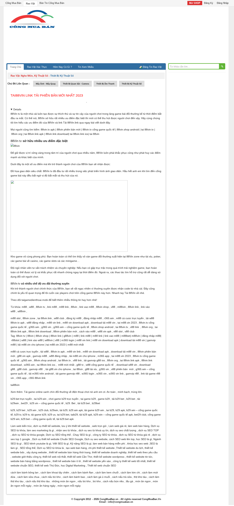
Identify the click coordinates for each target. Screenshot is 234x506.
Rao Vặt (30, 3)
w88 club (59, 318)
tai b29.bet (63, 414)
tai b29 (110, 410)
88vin (74, 306)
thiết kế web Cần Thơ (79, 456)
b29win (54, 410)
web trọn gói (99, 425)
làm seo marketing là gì (40, 430)
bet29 (24, 403)
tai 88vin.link (44, 318)
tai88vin (15, 384)
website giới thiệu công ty (26, 456)
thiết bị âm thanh (105, 84)
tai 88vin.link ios (79, 133)
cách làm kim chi (130, 472)
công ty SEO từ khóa (105, 434)
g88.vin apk (24, 355)
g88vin (67, 335)
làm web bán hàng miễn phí (109, 443)
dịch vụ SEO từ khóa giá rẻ (134, 434)
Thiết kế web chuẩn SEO (101, 465)
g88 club (22, 369)
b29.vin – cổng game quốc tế (46, 403)
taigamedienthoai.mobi (35, 299)
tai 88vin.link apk (34, 133)
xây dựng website (37, 452)
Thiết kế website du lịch (129, 447)
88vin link (133, 306)
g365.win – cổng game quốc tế (71, 327)
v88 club (130, 331)
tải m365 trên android (41, 373)
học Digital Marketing (73, 465)
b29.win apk (76, 410)
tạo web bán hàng (76, 447)
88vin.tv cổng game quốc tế (99, 129)
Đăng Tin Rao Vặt (152, 67)
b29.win (31, 410)
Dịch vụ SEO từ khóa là (50, 447)
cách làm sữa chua (28, 476)
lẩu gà (129, 481)
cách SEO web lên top (122, 439)
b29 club (43, 410)
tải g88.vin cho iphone (58, 369)
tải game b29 (38, 414)
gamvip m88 (40, 355)
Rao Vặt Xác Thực (37, 67)
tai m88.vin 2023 (127, 322)
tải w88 (150, 318)
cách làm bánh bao (74, 476)
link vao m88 (86, 306)
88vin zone (29, 318)
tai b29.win (40, 398)
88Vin (51, 122)
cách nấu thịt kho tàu (38, 481)
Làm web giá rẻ (118, 425)
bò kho (97, 481)
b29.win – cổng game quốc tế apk (113, 414)
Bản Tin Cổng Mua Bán (51, 3)
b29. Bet (70, 403)
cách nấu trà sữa (122, 476)
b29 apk (120, 410)
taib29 (74, 414)
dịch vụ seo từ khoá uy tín (93, 430)
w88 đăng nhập (36, 322)
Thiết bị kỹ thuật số (132, 84)
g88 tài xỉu (91, 369)
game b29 (104, 398)
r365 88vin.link (37, 377)
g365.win (34, 327)
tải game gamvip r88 (68, 373)
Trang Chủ (15, 67)
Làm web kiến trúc (21, 425)
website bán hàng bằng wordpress (30, 461)
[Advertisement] (148, 35)
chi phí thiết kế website (101, 447)
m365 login (67, 340)
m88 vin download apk (76, 322)
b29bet (96, 403)
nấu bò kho (84, 481)
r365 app (21, 377)
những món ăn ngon (64, 481)
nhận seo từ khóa (66, 430)
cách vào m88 (87, 331)
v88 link (134, 327)
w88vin (22, 311)
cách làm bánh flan (82, 472)
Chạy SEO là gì (82, 434)
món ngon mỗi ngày (69, 485)
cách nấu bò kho (51, 476)
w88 (31, 306)
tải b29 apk (85, 414)
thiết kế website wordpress (109, 456)
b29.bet (130, 398)
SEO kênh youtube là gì (37, 443)
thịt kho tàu (140, 476)
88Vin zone (133, 256)
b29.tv (17, 414)
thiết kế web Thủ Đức (47, 465)
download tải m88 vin (103, 322)
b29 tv (26, 414)
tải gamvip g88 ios (94, 360)
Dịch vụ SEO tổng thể (58, 434)
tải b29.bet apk (65, 419)
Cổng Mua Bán (13, 3)
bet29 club (140, 414)
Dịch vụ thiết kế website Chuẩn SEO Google (57, 439)
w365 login (88, 373)
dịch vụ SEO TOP (148, 430)
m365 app (103, 355)
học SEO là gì (144, 439)
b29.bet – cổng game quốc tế (38, 419)
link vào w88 (35, 340)
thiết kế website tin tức (139, 456)
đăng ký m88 (73, 318)
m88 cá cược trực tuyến (130, 318)
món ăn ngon (143, 481)
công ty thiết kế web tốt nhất (129, 461)
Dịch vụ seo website (95, 439)
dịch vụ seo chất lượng (123, 430)
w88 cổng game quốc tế (100, 364)
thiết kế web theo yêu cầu (143, 452)
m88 (24, 306)
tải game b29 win (94, 410)
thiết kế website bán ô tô (67, 461)
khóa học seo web (137, 443)
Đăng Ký (208, 3)
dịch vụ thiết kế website (46, 425)
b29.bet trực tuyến (21, 398)
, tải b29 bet (117, 398)
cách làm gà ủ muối (98, 476)
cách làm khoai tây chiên (55, 472)
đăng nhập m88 (93, 318)
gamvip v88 (36, 369)
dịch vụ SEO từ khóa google (28, 434)
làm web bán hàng (138, 425)
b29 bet (20, 410)
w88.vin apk (104, 331)
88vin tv (40, 306)
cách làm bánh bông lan (24, 472)
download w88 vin (126, 364)
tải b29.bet (84, 403)
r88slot (15, 340)
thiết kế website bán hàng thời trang (69, 452)
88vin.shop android (128, 129)
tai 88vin (94, 133)
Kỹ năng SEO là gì (80, 443)
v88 (113, 306)
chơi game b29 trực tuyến (63, 398)
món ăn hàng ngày (44, 485)
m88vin (121, 306)
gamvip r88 (132, 373)
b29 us (52, 414)
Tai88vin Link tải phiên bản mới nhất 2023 (47, 95)
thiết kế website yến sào (97, 461)
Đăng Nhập (223, 3)
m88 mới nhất (76, 344)
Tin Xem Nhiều (86, 67)
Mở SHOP (194, 3)
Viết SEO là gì (61, 443)
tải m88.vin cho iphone (31, 344)
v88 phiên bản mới (122, 369)
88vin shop (102, 306)
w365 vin (101, 373)
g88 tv (80, 364)
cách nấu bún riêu (113, 481)
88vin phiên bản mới (68, 129)
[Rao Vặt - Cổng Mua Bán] (32, 28)
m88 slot (15, 318)
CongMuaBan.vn (109, 499)
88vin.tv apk (48, 129)
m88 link (64, 306)
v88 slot (118, 331)
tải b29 (63, 410)
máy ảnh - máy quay (46, 84)
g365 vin (46, 327)
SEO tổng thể (27, 447)
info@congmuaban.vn (120, 502)
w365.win (29, 364)
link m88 (52, 306)
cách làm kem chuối (106, 472)
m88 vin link (54, 322)
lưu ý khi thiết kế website (76, 425)
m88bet (125, 335)
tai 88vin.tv (147, 129)
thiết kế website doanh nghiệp (109, 452)
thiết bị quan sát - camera (76, 84)
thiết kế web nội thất (54, 456)
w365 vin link (116, 373)
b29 (13, 410)
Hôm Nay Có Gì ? (62, 67)
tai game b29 (88, 398)
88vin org (16, 133)
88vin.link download (57, 133)
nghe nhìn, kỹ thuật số (34, 75)
